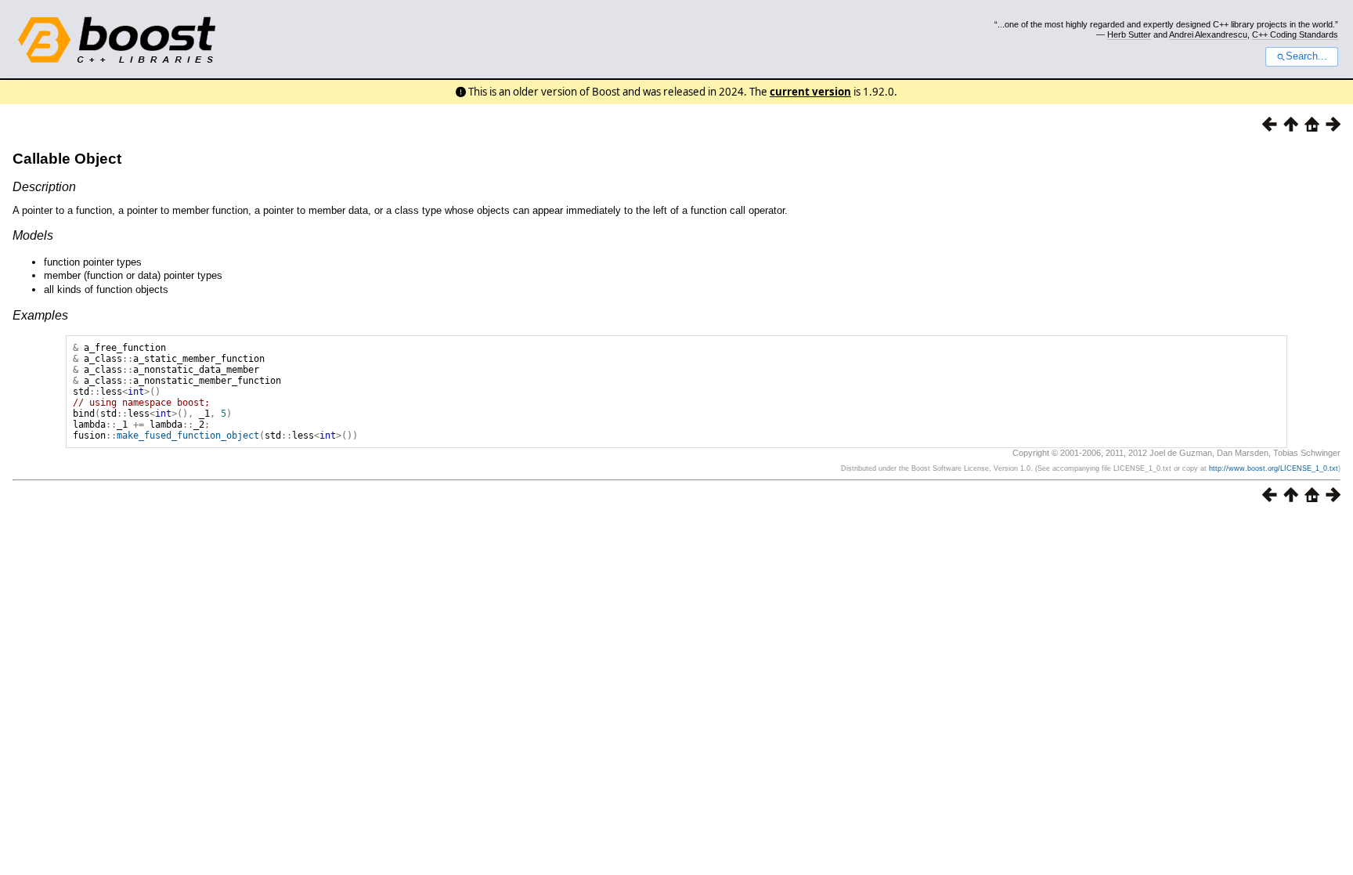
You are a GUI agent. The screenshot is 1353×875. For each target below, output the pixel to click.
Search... (1306, 56)
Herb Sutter (1129, 34)
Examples (40, 315)
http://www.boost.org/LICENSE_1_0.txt (1273, 468)
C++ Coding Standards (1295, 34)
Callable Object (67, 158)
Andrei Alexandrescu (1208, 34)
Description (44, 186)
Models (33, 235)
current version (810, 92)
